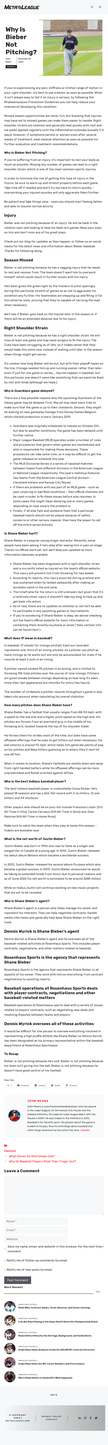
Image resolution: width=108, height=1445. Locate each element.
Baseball (11, 67)
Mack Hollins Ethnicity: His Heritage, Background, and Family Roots (55, 1335)
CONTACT (52, 1419)
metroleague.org (18, 1421)
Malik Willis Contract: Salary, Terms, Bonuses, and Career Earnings (54, 1307)
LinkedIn (85, 1130)
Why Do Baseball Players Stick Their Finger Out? (42, 1161)
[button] (92, 7)
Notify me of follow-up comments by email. (37, 1260)
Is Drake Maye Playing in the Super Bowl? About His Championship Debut (58, 1321)
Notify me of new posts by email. (30, 1269)
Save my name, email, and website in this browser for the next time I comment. (56, 1249)
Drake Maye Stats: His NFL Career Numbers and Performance (51, 1364)
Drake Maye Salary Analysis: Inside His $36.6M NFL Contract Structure (56, 1350)
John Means (38, 1101)
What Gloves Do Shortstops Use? (32, 1156)
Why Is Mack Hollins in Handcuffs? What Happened (45, 1378)
